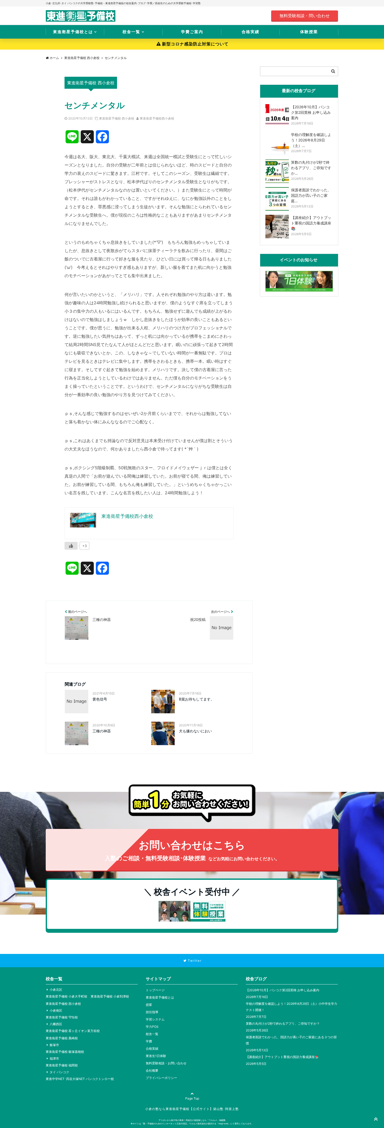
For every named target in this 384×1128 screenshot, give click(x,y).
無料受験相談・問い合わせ (305, 15)
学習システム (155, 1019)
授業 (149, 1005)
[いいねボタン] (71, 546)
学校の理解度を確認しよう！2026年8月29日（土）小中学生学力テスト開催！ (291, 1007)
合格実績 (250, 31)
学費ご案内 (192, 31)
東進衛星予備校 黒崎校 (62, 1038)
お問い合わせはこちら (192, 850)
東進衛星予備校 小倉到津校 (110, 996)
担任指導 (152, 1012)
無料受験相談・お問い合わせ (166, 1063)
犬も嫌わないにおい (195, 731)
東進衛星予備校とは (73, 31)
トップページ (155, 990)
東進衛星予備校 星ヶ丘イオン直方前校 (73, 1031)
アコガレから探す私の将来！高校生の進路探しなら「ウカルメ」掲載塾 (192, 1120)
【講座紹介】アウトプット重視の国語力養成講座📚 (282, 1057)
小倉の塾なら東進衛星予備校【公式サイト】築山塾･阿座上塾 (192, 1109)
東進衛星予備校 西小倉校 (116, 118)
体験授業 (309, 31)
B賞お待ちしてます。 (196, 699)
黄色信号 (99, 699)
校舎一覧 (131, 31)
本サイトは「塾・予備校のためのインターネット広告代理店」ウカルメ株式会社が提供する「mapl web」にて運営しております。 (192, 1123)
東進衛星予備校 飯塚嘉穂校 (65, 1052)
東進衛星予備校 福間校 (62, 1065)
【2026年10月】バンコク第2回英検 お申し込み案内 (282, 990)
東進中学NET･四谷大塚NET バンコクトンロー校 (80, 1079)
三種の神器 (101, 731)
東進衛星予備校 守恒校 (62, 1017)
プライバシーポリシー (161, 1078)
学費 (149, 1041)
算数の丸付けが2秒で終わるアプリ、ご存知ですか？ (283, 1023)
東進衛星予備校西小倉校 (157, 118)
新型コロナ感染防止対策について (195, 43)
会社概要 (152, 1070)
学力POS (152, 1027)
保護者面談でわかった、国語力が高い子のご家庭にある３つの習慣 (291, 1040)
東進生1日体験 (156, 1056)
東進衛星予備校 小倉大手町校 (66, 996)
